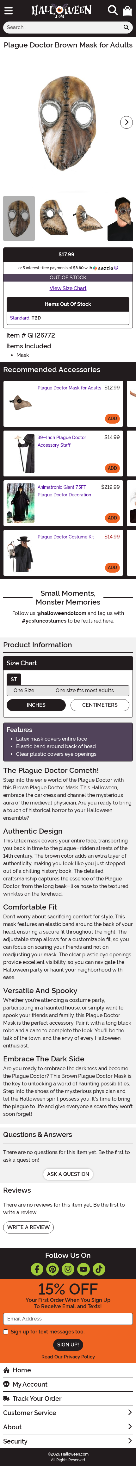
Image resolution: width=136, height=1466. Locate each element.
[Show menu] (8, 11)
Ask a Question (68, 1174)
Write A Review (28, 1227)
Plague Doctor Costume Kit (66, 536)
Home (22, 1370)
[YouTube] (83, 1269)
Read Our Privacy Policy (68, 1357)
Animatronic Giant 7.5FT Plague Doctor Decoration (64, 491)
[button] (127, 10)
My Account (30, 1384)
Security (15, 1441)
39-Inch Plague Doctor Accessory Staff (62, 441)
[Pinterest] (52, 1269)
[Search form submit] (126, 28)
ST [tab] (14, 679)
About (12, 1427)
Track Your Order (37, 1398)
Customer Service (29, 1413)
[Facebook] (37, 1269)
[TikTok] (99, 1269)
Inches (36, 705)
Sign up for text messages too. (47, 1332)
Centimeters (100, 705)
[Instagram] (68, 1269)
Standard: (20, 317)
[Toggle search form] (113, 10)
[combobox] (61, 28)
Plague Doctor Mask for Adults (69, 387)
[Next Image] (126, 122)
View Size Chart (68, 288)
